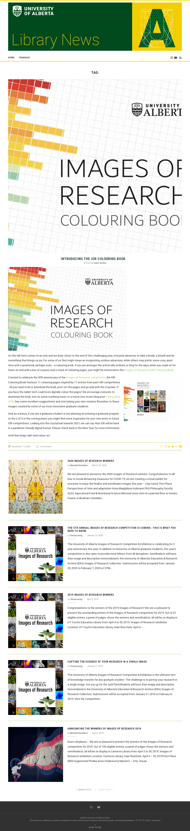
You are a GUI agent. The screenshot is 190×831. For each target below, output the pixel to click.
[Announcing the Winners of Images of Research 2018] (35, 754)
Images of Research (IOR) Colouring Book (149, 370)
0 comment (46, 446)
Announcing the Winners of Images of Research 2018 (104, 728)
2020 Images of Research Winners (91, 460)
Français (24, 57)
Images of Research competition (85, 377)
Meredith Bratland (78, 465)
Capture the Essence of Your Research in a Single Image (107, 661)
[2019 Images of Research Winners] (35, 620)
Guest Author (100, 263)
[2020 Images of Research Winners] (35, 486)
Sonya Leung (76, 535)
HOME (11, 57)
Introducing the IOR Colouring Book (93, 259)
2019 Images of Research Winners (91, 594)
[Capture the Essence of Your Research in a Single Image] (35, 687)
